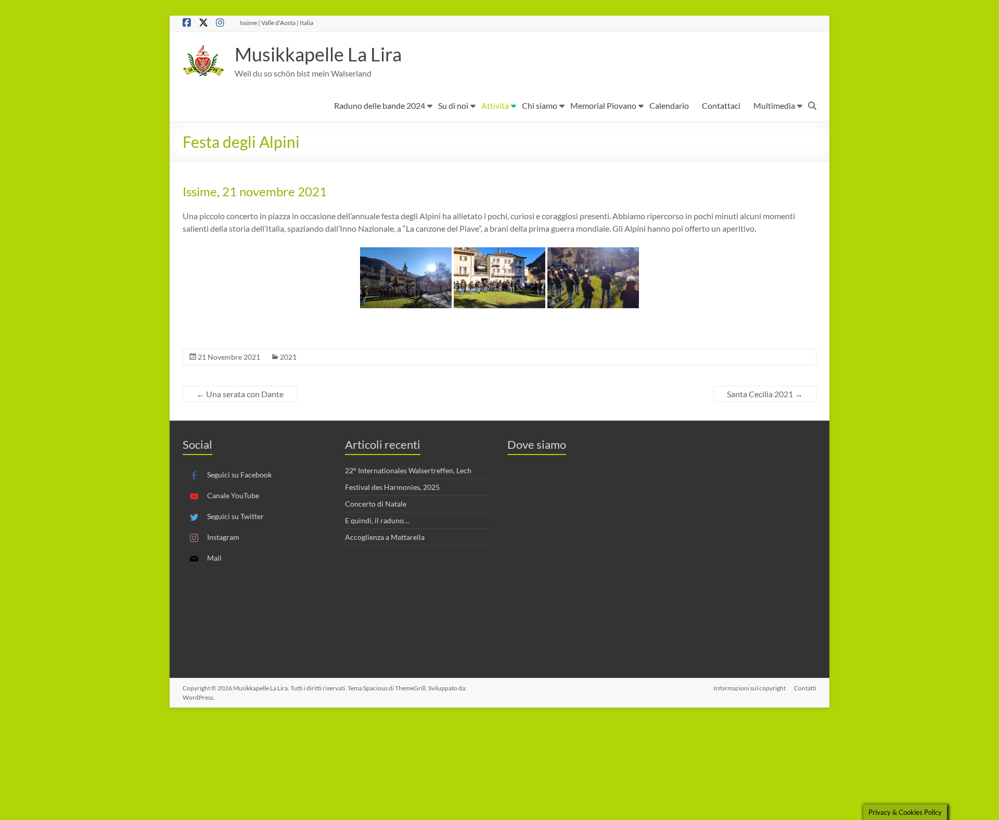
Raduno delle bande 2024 (379, 105)
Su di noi (453, 105)
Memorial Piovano (603, 105)
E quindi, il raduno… (377, 520)
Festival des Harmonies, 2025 (392, 487)
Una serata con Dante (240, 394)
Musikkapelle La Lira (318, 54)
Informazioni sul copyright (749, 688)
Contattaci (721, 105)
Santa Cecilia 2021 (765, 394)
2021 (288, 356)
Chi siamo (539, 105)
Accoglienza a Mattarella (385, 537)
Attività (495, 105)
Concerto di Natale (375, 503)
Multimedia (774, 105)
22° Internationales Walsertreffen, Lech (408, 470)
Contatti (805, 688)
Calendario (669, 105)
